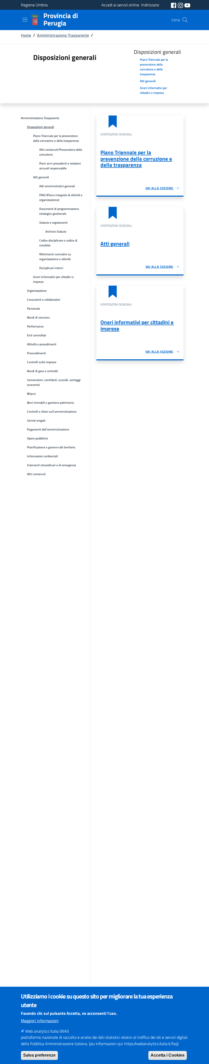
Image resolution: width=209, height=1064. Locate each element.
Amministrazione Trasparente (63, 35)
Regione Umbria (34, 5)
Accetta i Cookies (168, 1055)
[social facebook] (174, 5)
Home (26, 35)
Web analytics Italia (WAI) (47, 1031)
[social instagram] (181, 5)
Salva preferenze (39, 1055)
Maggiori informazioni (40, 1021)
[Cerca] (185, 20)
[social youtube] (187, 5)
